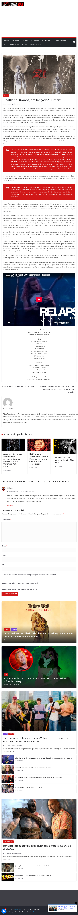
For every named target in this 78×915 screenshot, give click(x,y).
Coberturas (35, 40)
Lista (6, 674)
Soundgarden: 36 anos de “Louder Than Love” (64, 460)
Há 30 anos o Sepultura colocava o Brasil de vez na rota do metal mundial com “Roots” (38, 459)
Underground (35, 44)
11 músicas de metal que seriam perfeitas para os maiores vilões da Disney (36, 680)
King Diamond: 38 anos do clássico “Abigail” (19, 386)
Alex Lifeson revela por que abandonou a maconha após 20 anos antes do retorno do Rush (44, 758)
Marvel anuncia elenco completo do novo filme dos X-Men (33, 876)
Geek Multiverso (61, 40)
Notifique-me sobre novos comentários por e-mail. (20, 583)
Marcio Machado (18, 640)
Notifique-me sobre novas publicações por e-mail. (19, 589)
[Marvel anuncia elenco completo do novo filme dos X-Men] (8, 877)
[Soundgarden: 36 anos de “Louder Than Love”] (64, 440)
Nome (4, 546)
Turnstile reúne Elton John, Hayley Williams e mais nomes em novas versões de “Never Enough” (36, 739)
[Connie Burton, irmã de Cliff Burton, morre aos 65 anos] (8, 769)
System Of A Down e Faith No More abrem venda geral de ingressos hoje (38, 777)
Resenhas (15, 40)
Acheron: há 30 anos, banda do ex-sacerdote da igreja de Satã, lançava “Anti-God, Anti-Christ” (12, 460)
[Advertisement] (39, 23)
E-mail (4, 555)
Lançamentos (47, 40)
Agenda (24, 44)
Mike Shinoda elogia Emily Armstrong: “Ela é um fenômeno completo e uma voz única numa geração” (57, 389)
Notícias (6, 40)
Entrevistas (14, 44)
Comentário (6, 520)
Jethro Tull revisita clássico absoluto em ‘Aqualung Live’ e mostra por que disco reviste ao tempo (39, 635)
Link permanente (29, 492)
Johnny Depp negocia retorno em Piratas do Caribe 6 (32, 866)
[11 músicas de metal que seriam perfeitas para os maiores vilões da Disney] (39, 647)
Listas (5, 44)
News (5, 734)
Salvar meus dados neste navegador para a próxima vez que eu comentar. (30, 575)
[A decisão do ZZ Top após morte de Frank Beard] (8, 788)
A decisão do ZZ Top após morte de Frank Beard (30, 787)
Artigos (25, 40)
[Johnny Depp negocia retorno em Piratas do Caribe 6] (8, 867)
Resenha (7, 629)
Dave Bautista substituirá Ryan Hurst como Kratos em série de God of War (37, 847)
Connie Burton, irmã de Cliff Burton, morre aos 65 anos (33, 768)
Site (3, 564)
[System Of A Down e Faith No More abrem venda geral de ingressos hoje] (8, 779)
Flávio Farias (16, 104)
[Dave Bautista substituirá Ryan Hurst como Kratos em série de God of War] (39, 819)
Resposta (10, 505)
